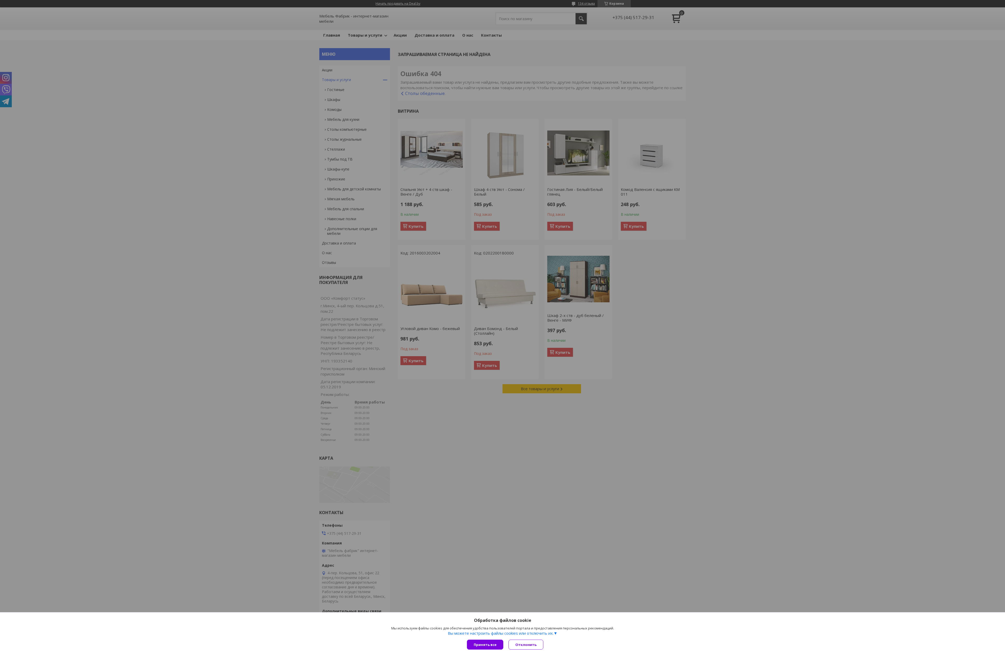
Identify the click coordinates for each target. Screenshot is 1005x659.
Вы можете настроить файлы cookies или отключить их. (501, 633)
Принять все (485, 644)
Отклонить (526, 644)
